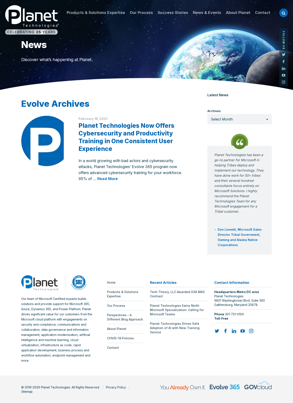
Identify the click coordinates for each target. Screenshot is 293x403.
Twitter (283, 54)
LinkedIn (283, 68)
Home (111, 282)
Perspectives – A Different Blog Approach (125, 317)
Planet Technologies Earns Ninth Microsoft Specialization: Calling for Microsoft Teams (177, 310)
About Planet (238, 12)
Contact (262, 12)
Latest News (217, 95)
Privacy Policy (116, 387)
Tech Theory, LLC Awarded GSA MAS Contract (177, 294)
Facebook (283, 61)
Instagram (283, 82)
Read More (107, 178)
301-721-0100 (234, 314)
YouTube (283, 75)
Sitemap (27, 391)
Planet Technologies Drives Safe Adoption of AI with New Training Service (174, 328)
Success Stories (173, 12)
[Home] (32, 20)
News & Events (207, 12)
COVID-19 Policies (120, 338)
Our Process (141, 12)
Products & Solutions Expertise (96, 12)
